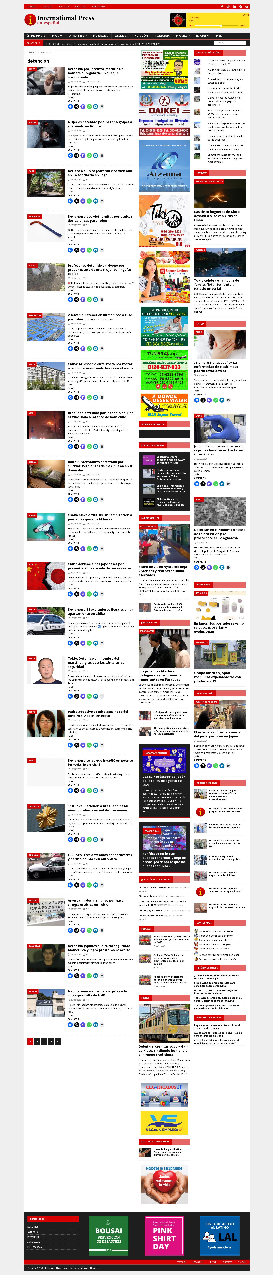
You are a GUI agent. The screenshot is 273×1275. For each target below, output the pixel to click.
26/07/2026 (76, 225)
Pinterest (227, 1262)
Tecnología (162, 35)
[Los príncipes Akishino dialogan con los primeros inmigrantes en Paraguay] (164, 648)
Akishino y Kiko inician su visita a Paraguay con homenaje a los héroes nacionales (171, 731)
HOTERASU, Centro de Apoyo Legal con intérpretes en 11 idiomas (216, 992)
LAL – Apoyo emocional (155, 1141)
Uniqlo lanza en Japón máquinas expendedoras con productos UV (217, 677)
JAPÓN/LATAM (149, 622)
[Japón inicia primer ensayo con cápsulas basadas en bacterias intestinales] (220, 428)
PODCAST (146, 928)
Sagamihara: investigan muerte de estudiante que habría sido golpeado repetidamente (226, 158)
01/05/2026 (76, 671)
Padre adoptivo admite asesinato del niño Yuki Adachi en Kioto (98, 713)
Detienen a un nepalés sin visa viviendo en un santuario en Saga (100, 173)
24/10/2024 (160, 986)
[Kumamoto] (46, 327)
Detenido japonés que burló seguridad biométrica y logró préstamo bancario (99, 948)
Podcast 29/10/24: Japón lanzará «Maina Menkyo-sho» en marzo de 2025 (172, 939)
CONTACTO (47, 7)
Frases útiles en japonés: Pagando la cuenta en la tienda (227, 906)
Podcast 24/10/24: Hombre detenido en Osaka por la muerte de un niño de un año (170, 979)
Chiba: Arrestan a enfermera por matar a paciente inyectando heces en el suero (100, 366)
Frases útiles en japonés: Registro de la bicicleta (223, 874)
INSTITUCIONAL (98, 7)
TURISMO (202, 172)
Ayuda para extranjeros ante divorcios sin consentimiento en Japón (218, 1034)
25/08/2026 (76, 81)
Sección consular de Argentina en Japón (219, 954)
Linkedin (213, 1262)
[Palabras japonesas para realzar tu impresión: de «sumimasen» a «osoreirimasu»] (200, 794)
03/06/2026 (202, 740)
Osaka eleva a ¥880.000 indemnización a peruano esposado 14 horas (100, 517)
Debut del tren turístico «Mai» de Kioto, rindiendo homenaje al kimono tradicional (163, 1050)
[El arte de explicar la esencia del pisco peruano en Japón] (220, 714)
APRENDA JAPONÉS (207, 782)
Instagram (197, 1262)
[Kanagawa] (46, 958)
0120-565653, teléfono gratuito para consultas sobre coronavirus (214, 984)
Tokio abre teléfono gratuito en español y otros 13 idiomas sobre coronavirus (218, 999)
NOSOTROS (31, 7)
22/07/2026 (76, 278)
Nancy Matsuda (93, 81)
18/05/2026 (76, 618)
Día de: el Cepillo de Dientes (154, 887)
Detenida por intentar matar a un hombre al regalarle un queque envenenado (96, 73)
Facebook (181, 1262)
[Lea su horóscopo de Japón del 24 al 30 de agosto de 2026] (164, 760)
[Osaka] (46, 527)
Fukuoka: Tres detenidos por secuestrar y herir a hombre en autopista (100, 857)
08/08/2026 (76, 130)
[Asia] (46, 576)
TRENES (145, 997)
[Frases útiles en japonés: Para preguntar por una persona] (200, 812)
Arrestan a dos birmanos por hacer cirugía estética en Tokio (96, 902)
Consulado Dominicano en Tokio (215, 935)
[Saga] (46, 183)
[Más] (71, 97)
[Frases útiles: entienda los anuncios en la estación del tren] (200, 844)
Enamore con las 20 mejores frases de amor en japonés (225, 826)
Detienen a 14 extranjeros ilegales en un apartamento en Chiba (101, 611)
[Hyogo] (46, 277)
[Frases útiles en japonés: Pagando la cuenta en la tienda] (200, 908)
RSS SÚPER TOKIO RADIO (157, 879)
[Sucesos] (46, 912)
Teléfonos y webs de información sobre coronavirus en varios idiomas (217, 1007)
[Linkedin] (234, 6)
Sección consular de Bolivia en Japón (217, 959)
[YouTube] (247, 6)
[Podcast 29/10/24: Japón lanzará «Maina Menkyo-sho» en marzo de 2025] (145, 940)
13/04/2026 (76, 769)
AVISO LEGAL (80, 7)
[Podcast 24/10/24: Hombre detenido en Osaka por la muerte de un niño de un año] (145, 980)
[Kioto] (46, 81)
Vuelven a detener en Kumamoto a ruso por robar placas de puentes (100, 317)
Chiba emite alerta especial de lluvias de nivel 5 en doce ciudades (171, 502)
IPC (87, 130)
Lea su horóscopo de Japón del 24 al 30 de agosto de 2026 (164, 780)
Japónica (181, 35)
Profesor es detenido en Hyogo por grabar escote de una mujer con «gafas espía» (100, 269)
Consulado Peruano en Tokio (213, 948)
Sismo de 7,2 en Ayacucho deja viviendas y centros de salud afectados (163, 571)
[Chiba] (46, 376)
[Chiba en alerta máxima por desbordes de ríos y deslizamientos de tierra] (149, 489)
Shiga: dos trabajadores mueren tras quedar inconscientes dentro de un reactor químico (226, 127)
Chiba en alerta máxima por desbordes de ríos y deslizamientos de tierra (171, 488)
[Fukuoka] (46, 867)
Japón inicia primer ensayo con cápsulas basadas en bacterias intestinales (219, 450)
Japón (55, 35)
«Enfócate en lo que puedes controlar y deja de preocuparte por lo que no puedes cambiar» (164, 859)
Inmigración (100, 35)
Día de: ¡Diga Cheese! (150, 910)
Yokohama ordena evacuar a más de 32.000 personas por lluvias (171, 459)
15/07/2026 (76, 372)
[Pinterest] (240, 6)
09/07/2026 (76, 474)
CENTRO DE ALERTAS (152, 445)
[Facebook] (222, 6)
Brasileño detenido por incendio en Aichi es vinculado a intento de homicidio (101, 415)
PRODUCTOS (203, 584)
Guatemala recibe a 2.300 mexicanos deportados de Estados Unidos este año (168, 607)
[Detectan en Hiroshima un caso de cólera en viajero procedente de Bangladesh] (220, 511)
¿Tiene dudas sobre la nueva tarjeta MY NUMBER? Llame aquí (216, 977)
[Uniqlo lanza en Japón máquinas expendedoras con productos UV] (220, 654)
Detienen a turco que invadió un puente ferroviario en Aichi (100, 762)
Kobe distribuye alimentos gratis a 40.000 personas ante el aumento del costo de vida (225, 114)
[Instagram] (228, 6)
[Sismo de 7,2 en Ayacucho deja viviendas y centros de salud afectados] (164, 543)
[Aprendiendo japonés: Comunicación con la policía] (200, 860)
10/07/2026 (76, 421)
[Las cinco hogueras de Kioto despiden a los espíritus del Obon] (220, 193)
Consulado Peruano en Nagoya (214, 944)
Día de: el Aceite (148, 896)
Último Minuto (36, 35)
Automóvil (142, 35)
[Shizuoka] (46, 818)
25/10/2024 (160, 967)
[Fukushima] (46, 228)
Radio (218, 35)
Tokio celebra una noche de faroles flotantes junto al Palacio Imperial (216, 284)
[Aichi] (46, 425)
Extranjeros (76, 35)
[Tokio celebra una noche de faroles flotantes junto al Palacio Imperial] (220, 262)
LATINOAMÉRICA (150, 518)
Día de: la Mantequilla (151, 915)
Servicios (120, 35)
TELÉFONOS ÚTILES (207, 967)
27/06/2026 (76, 523)
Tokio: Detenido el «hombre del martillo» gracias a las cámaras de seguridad (96, 662)
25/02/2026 (76, 999)
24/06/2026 (76, 572)
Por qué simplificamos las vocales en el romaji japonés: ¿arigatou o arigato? (216, 1042)
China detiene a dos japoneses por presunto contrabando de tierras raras (100, 566)
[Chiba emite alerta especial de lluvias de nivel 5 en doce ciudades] (149, 502)
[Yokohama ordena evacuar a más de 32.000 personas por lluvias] (149, 460)
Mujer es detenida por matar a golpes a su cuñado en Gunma (100, 124)
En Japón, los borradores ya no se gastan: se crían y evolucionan (219, 627)
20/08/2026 (202, 542)
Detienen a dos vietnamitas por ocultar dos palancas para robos (100, 218)
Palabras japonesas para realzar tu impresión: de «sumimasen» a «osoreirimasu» (223, 795)
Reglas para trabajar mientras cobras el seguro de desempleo (217, 1027)
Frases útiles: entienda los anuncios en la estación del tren (224, 843)
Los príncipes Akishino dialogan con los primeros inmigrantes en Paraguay (160, 675)
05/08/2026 (76, 179)
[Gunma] (46, 134)
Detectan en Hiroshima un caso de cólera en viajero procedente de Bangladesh (220, 534)
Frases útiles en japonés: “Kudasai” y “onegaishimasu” (225, 890)
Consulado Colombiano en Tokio (215, 931)
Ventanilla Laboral (209, 1017)
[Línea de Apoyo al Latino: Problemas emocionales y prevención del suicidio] (145, 1152)
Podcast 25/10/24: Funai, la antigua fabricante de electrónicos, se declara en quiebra (169, 959)
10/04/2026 (76, 863)
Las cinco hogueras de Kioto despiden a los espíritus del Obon (217, 216)
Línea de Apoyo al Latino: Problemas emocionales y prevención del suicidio (168, 1152)
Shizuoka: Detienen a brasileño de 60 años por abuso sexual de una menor (98, 808)
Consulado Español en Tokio (213, 939)
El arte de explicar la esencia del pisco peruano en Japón (217, 734)
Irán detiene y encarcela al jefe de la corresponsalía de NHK (97, 993)
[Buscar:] (230, 42)
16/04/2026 (76, 720)
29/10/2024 (160, 946)
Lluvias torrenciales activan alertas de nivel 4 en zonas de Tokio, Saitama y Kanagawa (171, 474)
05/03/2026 (76, 909)
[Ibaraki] (46, 474)
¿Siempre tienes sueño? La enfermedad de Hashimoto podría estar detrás (216, 366)
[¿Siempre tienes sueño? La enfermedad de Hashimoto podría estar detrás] (220, 344)
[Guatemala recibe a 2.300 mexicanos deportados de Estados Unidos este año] (145, 607)
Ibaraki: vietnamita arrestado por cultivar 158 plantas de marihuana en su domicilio (100, 466)
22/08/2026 (202, 458)
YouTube (242, 1262)
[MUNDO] (46, 1003)
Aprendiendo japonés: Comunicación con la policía (225, 858)
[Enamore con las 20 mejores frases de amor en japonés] (200, 828)
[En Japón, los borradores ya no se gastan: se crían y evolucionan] (220, 605)
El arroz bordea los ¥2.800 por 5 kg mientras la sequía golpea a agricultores (225, 101)
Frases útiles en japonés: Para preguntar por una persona (226, 810)
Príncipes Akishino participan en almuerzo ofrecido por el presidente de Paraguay (170, 715)
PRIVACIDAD (64, 7)
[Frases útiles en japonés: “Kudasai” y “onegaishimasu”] (200, 892)
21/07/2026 (76, 323)
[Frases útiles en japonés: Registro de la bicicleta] (200, 876)
